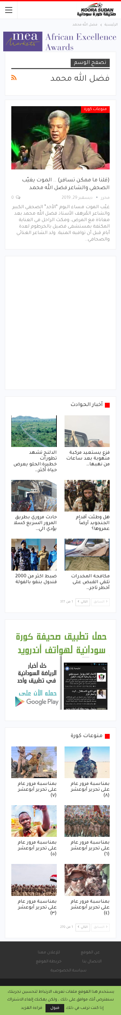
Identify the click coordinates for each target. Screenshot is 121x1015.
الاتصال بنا (92, 961)
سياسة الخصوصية (68, 971)
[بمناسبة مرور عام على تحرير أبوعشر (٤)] (87, 880)
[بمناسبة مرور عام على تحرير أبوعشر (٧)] (34, 762)
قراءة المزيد (31, 1008)
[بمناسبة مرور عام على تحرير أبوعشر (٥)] (34, 821)
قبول (54, 1008)
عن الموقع (90, 952)
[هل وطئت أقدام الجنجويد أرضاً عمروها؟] (87, 496)
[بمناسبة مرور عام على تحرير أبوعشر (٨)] (87, 762)
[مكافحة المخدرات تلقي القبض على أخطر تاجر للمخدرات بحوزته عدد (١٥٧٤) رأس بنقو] (87, 554)
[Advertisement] (60, 322)
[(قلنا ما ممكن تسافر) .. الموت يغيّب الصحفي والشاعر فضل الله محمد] (60, 137)
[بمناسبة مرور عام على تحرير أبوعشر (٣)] (34, 880)
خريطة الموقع (49, 961)
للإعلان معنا (49, 952)
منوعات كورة (95, 109)
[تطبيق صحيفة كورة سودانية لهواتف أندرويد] (61, 670)
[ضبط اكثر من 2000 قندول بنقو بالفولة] (34, 554)
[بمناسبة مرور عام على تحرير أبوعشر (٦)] (87, 821)
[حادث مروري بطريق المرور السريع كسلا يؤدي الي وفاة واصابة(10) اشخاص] (34, 496)
